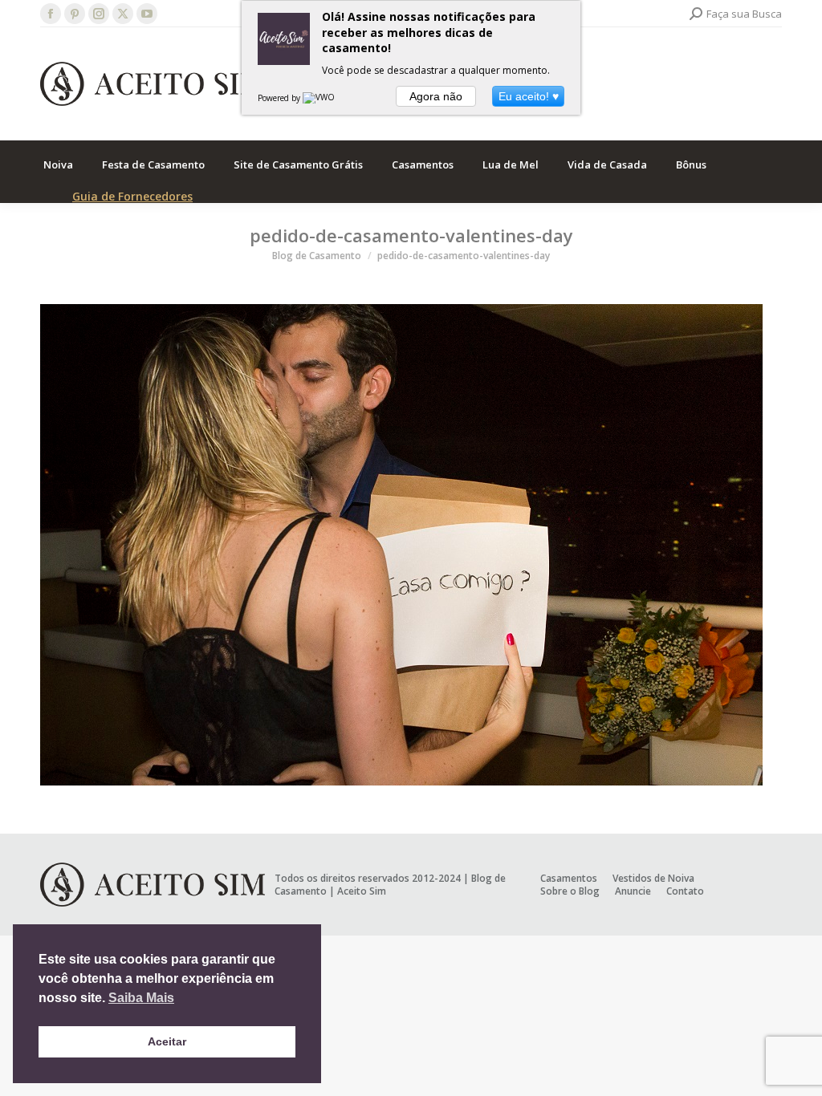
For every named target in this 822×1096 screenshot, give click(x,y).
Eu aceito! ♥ (528, 96)
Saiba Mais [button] (141, 998)
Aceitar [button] (167, 1041)
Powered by (280, 98)
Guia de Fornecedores (132, 196)
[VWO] (319, 98)
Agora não (435, 96)
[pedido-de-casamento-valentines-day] (411, 544)
